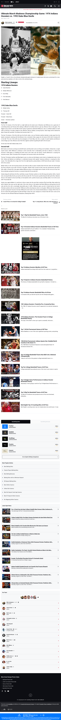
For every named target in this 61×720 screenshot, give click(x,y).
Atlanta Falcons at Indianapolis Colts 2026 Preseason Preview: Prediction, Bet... (31, 574)
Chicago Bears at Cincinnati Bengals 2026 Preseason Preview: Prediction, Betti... (31, 583)
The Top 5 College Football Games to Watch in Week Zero (25, 534)
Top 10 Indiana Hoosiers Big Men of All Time (34, 267)
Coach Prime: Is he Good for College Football (13, 201)
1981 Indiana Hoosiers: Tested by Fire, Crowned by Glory (38, 304)
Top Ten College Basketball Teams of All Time (34, 367)
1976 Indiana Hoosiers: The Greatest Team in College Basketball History (37, 317)
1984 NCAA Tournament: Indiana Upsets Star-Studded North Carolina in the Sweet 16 (39, 341)
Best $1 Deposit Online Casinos (12, 496)
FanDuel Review (12, 427)
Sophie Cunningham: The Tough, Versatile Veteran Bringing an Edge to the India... (31, 550)
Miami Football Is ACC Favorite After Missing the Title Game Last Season (29, 525)
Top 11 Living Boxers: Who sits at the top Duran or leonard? (46, 202)
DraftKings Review (13, 439)
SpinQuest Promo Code (7, 679)
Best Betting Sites (8, 466)
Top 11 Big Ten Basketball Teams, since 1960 (34, 215)
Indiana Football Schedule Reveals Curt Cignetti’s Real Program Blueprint (29, 566)
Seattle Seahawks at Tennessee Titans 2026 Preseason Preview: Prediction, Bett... (32, 542)
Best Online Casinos (9, 485)
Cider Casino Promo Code (8, 686)
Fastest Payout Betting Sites (11, 470)
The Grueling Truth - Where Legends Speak (9, 9)
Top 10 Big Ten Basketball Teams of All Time (34, 392)
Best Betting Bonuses (9, 474)
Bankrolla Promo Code (7, 688)
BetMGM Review (12, 433)
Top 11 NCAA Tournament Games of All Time (34, 329)
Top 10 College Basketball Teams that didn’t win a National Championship (38, 355)
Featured (20, 9)
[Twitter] (48, 6)
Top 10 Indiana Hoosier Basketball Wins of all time (36, 292)
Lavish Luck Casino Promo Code (9, 681)
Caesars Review (12, 451)
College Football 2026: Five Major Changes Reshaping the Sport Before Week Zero (31, 517)
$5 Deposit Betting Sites (10, 481)
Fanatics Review (12, 445)
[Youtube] (51, 6)
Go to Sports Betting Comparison (30, 457)
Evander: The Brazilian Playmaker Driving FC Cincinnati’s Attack (27, 558)
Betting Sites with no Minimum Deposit (14, 477)
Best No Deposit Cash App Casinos (13, 492)
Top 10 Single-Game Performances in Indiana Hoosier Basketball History (37, 380)
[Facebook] (45, 6)
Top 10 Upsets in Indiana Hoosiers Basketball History (37, 280)
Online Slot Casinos (9, 488)
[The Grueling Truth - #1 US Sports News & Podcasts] (7, 6)
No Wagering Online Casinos (11, 499)
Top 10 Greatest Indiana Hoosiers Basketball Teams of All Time (40, 226)
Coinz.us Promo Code (7, 683)
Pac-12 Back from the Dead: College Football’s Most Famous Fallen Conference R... (32, 509)
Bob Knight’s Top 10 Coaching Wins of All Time (34, 405)
